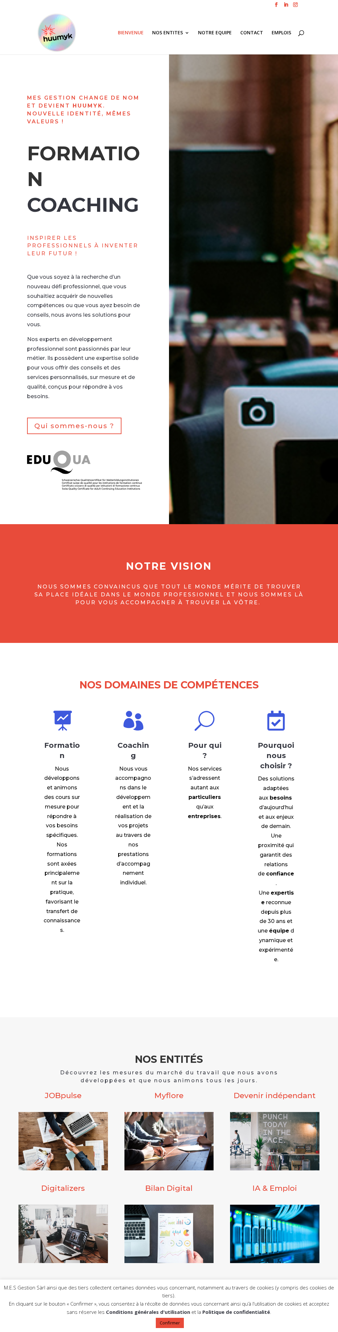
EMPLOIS (281, 33)
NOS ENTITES (167, 33)
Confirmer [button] (170, 1323)
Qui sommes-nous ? (74, 426)
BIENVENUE (131, 33)
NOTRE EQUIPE (215, 33)
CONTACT (251, 33)
